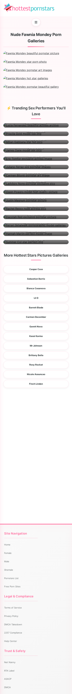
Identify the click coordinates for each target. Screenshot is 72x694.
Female (8, 553)
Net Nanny (9, 662)
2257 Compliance (13, 632)
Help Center (10, 641)
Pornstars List (11, 578)
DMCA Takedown (13, 624)
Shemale (8, 569)
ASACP (7, 679)
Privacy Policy (11, 616)
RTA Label (9, 670)
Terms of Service (13, 607)
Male (6, 561)
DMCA (7, 687)
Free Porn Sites (12, 586)
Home (7, 544)
